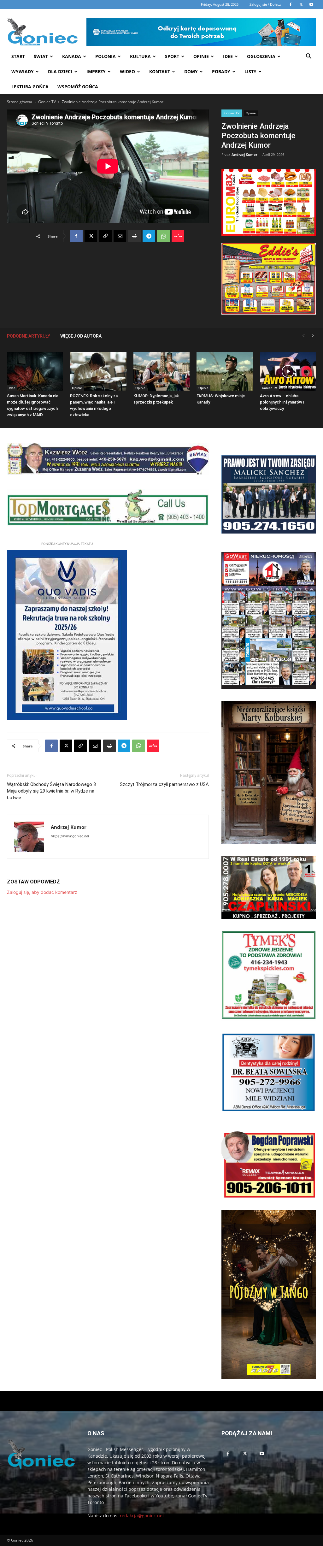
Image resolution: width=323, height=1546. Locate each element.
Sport (172, 56)
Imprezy (96, 71)
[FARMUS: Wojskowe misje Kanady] (225, 371)
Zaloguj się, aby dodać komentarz (42, 892)
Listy (250, 71)
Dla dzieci (60, 71)
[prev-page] (303, 336)
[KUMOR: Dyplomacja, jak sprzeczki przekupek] (161, 371)
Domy (191, 71)
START (18, 56)
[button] (308, 57)
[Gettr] (178, 236)
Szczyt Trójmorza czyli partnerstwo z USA (164, 784)
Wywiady (22, 71)
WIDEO (127, 71)
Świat (41, 56)
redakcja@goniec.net (142, 1516)
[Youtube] (261, 1454)
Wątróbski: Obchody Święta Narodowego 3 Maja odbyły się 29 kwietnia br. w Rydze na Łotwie (51, 791)
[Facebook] (76, 236)
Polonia (105, 56)
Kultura (140, 56)
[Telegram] (149, 236)
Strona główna (19, 101)
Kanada (71, 56)
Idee (228, 56)
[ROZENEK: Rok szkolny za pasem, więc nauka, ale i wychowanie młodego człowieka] (98, 371)
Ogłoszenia (261, 56)
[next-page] (313, 336)
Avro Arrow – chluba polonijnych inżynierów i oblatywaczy (282, 402)
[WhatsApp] (163, 236)
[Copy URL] (105, 236)
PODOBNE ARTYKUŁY (28, 336)
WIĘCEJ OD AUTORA (81, 336)
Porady (221, 71)
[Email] (120, 236)
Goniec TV (47, 101)
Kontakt (159, 71)
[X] (91, 236)
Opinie (201, 56)
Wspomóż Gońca (77, 87)
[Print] (134, 236)
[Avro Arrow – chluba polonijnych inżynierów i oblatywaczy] (288, 371)
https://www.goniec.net (70, 836)
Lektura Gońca (30, 87)
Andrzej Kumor (244, 154)
